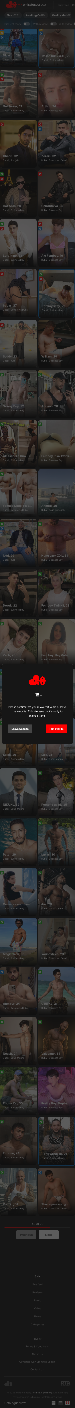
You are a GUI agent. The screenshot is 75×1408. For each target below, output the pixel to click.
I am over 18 (57, 728)
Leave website (19, 728)
